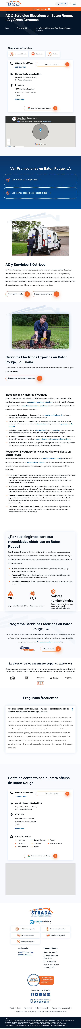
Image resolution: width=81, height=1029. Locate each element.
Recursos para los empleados (61, 1008)
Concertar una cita (51, 64)
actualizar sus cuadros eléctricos (35, 406)
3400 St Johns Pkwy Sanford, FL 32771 (26, 953)
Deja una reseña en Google (41, 108)
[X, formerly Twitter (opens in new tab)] (40, 994)
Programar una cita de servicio (48, 642)
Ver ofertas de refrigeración (24, 179)
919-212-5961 (48, 649)
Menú (74, 3)
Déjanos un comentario (43, 294)
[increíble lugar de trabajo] (40, 922)
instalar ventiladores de (54, 415)
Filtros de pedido (50, 961)
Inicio (7, 28)
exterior (56, 430)
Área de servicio (22, 28)
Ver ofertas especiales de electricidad (29, 192)
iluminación (40, 430)
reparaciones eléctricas (52, 458)
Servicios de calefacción (57, 929)
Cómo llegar (19, 99)
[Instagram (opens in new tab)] (44, 994)
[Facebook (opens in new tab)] (32, 994)
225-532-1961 (20, 67)
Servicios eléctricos (28, 935)
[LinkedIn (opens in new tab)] (36, 994)
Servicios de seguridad (58, 935)
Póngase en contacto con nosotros (21, 378)
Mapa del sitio (28, 1008)
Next (42, 683)
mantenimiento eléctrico (36, 462)
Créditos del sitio (15, 1008)
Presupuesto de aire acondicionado (51, 966)
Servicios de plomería (27, 942)
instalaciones (42, 424)
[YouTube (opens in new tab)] (48, 994)
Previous (38, 683)
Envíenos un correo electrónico (51, 956)
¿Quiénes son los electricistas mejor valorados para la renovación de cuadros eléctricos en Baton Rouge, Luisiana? (38, 710)
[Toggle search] (70, 4)
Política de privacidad (42, 1008)
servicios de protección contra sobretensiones (52, 439)
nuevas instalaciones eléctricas (40, 402)
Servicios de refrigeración (27, 929)
